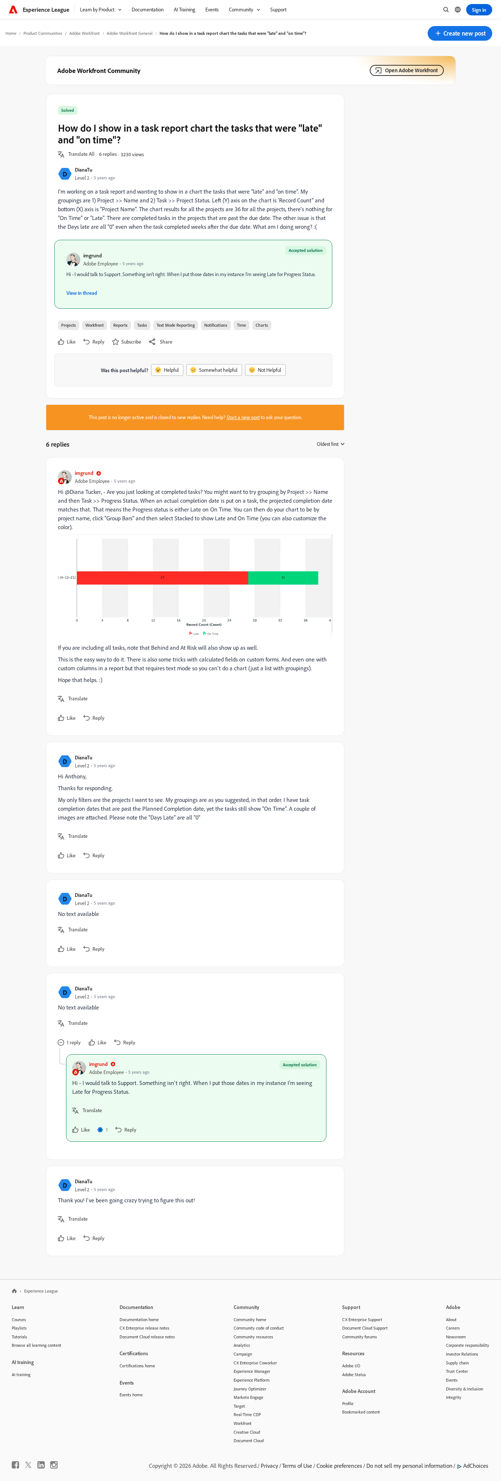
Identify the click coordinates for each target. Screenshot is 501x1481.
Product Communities (42, 33)
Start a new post (243, 417)
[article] (193, 596)
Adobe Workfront (84, 33)
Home (11, 33)
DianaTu (83, 169)
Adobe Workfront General (130, 33)
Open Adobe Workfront (411, 70)
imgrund (92, 255)
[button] (460, 33)
